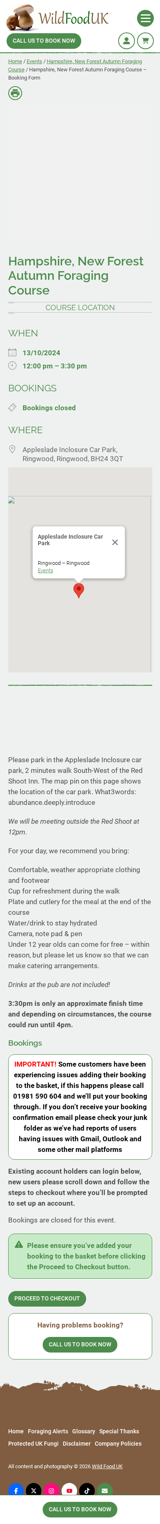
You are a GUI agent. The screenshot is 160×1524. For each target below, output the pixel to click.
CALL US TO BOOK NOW (44, 40)
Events (34, 61)
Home (15, 61)
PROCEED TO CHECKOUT (47, 1298)
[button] (78, 591)
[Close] (115, 542)
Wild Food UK (107, 1466)
